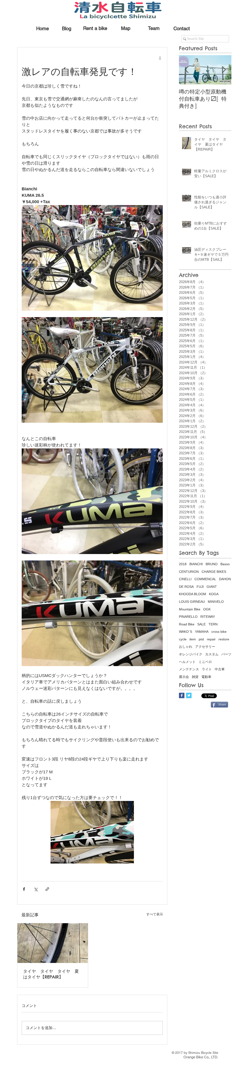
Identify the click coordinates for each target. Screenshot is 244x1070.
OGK (207, 609)
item (192, 639)
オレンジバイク (190, 654)
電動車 (206, 677)
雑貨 (195, 677)
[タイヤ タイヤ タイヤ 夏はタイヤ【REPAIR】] (52, 943)
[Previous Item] (186, 70)
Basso (225, 564)
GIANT (212, 587)
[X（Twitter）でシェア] (35, 889)
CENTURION (189, 572)
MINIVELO (216, 602)
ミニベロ (205, 662)
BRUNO (212, 564)
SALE (201, 624)
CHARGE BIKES (214, 572)
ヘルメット (187, 662)
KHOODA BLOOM (192, 594)
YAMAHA (201, 631)
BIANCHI (196, 564)
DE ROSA (186, 587)
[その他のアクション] (160, 58)
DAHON (225, 579)
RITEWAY (207, 616)
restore (224, 639)
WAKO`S (185, 631)
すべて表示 (154, 914)
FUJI (200, 587)
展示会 (184, 677)
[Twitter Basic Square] (189, 695)
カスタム (212, 654)
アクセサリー (205, 646)
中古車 (220, 669)
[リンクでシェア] (47, 889)
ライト (207, 669)
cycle (183, 639)
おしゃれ (185, 646)
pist (201, 639)
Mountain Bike (189, 609)
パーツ (226, 654)
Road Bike (186, 624)
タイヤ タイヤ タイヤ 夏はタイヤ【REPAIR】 (51, 974)
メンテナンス (189, 669)
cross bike (219, 631)
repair (211, 639)
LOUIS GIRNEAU (192, 602)
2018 (183, 564)
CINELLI (185, 579)
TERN (213, 624)
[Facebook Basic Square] (181, 695)
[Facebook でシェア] (24, 889)
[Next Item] (224, 70)
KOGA (214, 594)
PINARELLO (188, 616)
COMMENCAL (205, 579)
